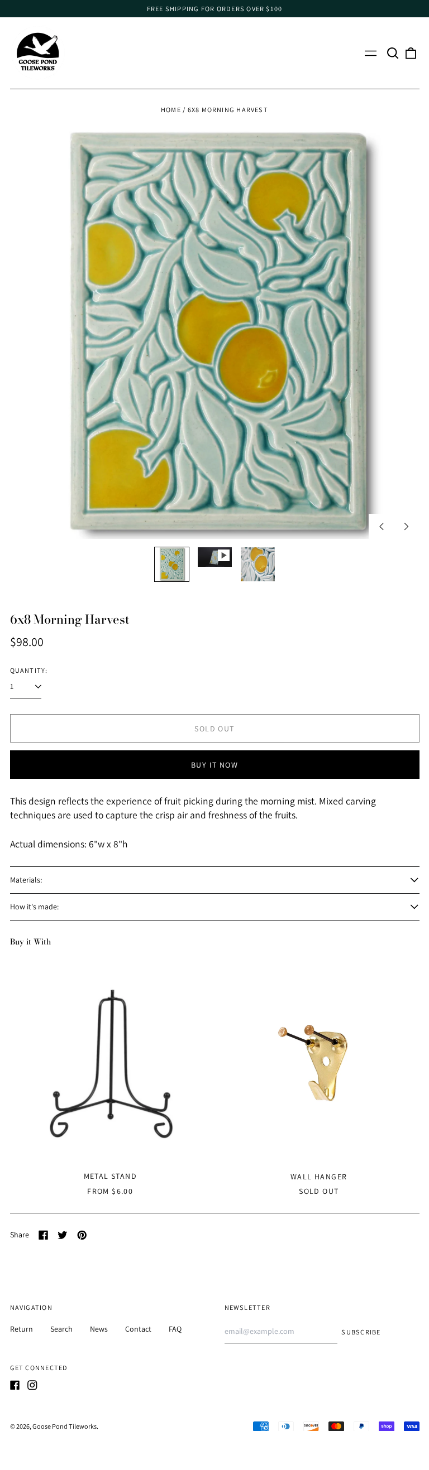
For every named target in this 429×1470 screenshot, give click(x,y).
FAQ (175, 1329)
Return (21, 1329)
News (99, 1329)
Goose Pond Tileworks (64, 1426)
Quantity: (29, 670)
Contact (138, 1329)
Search (61, 1329)
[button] (393, 53)
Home (171, 109)
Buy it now (214, 765)
